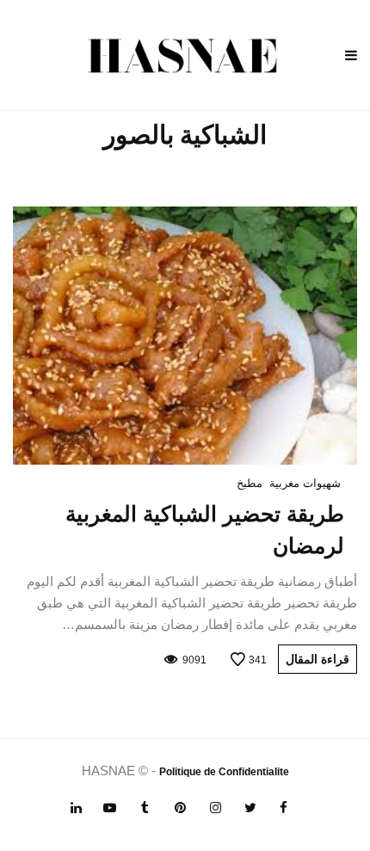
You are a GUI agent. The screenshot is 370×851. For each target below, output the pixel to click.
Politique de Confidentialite (224, 772)
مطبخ (249, 483)
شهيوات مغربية (305, 483)
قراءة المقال (317, 659)
